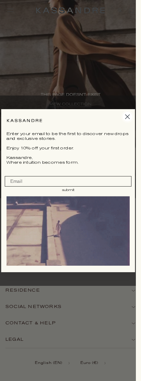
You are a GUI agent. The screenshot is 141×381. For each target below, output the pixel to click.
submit (68, 190)
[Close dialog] (127, 116)
